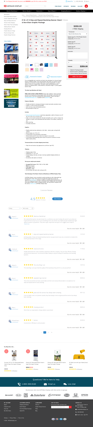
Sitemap (5, 417)
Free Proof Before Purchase (25, 408)
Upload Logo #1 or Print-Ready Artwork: (77, 37)
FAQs (36, 408)
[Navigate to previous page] (41, 332)
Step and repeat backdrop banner (33, 115)
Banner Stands (27, 11)
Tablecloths (39, 11)
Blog (36, 410)
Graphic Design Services (9, 34)
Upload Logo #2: (71, 41)
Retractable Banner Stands (10, 16)
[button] (80, 422)
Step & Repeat (52, 11)
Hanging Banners (65, 11)
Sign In (87, 1)
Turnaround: (71, 31)
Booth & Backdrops (12, 11)
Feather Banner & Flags (9, 30)
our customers (33, 179)
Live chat (71, 384)
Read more (26, 224)
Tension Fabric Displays (9, 22)
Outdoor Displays (80, 11)
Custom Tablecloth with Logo (10, 18)
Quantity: (70, 60)
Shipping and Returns (24, 404)
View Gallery (7, 41)
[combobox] (14, 208)
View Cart (6, 408)
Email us (51, 384)
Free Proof (58, 6)
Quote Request (23, 406)
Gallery (80, 6)
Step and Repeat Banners (10, 20)
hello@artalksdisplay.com (82, 409)
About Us (37, 404)
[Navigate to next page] (51, 332)
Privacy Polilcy (13, 417)
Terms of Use (21, 417)
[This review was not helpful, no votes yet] (83, 228)
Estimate (66, 6)
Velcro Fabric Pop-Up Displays (11, 24)
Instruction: (70, 51)
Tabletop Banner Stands (9, 26)
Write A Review (57, 199)
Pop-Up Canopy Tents (9, 32)
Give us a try (33, 183)
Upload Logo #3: (71, 46)
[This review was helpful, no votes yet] (80, 228)
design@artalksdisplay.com (30, 97)
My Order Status (7, 410)
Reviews (73, 6)
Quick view (14, 355)
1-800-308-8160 (79, 1)
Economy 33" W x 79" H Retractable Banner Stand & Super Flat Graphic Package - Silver (14, 364)
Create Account (7, 406)
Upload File (70, 1)
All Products (6, 14)
